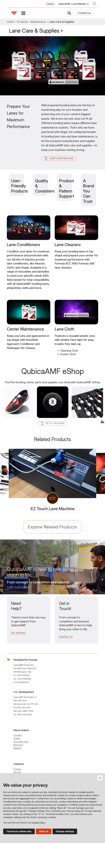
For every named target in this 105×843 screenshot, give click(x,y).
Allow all (43, 831)
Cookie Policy (38, 822)
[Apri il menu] (23, 13)
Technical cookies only (18, 831)
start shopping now (61, 158)
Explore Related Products (52, 526)
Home (10, 22)
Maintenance (38, 22)
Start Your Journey (18, 587)
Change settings (65, 831)
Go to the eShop (55, 423)
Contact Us (66, 637)
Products (22, 22)
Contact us (84, 13)
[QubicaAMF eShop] (94, 4)
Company (17, 735)
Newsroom (18, 745)
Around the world (20, 742)
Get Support (18, 633)
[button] (5, 469)
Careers (50, 3)
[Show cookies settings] (102, 421)
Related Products (52, 439)
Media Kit (17, 748)
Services (17, 772)
